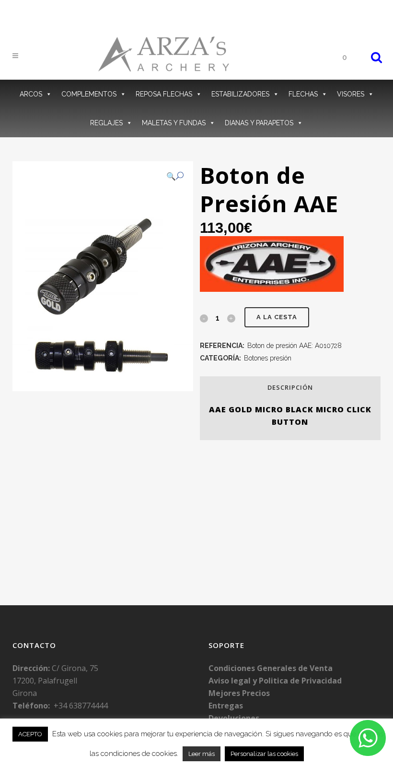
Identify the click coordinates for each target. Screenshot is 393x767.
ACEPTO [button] (30, 734)
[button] (175, 176)
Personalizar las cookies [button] (264, 753)
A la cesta (276, 317)
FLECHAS (303, 94)
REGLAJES (106, 123)
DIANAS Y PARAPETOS (259, 123)
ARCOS (31, 94)
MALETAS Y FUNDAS (174, 123)
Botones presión (267, 358)
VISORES (350, 94)
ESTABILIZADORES (240, 94)
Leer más (201, 753)
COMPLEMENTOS (88, 94)
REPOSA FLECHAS (164, 94)
